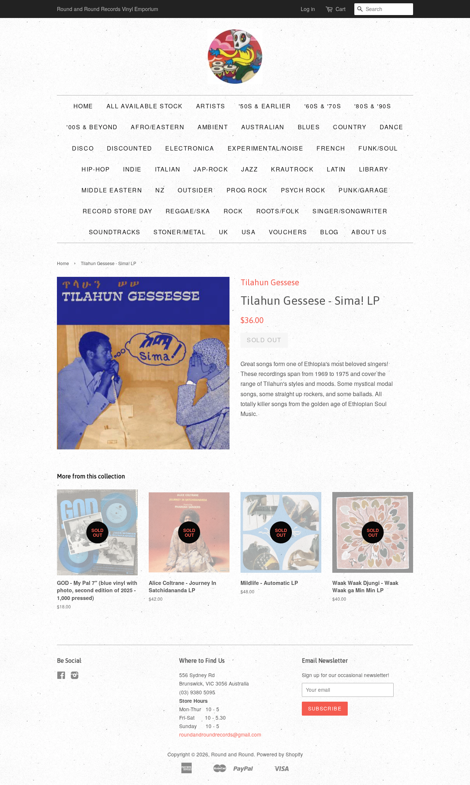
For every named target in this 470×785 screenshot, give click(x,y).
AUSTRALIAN (263, 127)
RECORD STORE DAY (118, 211)
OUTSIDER (195, 190)
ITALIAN (168, 169)
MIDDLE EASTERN (112, 190)
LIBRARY (373, 169)
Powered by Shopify (280, 754)
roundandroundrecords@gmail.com (220, 734)
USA (249, 232)
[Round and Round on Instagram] (74, 676)
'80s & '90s (372, 106)
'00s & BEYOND (92, 127)
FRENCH (331, 148)
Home (83, 106)
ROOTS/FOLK (278, 211)
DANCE (392, 127)
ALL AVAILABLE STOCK (144, 106)
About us (369, 232)
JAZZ (249, 169)
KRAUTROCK (292, 169)
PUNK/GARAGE (363, 190)
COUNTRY (349, 127)
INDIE (132, 169)
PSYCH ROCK (303, 190)
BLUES (309, 127)
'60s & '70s (322, 106)
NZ (159, 190)
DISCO (83, 148)
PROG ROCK (247, 190)
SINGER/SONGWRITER (349, 211)
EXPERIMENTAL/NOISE (266, 148)
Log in (308, 8)
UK (223, 232)
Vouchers (288, 232)
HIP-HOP (96, 169)
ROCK (233, 211)
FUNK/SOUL (378, 148)
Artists (210, 106)
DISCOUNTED (129, 148)
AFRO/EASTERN (157, 127)
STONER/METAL (179, 232)
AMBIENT (213, 127)
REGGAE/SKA (188, 211)
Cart (341, 8)
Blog (329, 232)
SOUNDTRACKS (115, 232)
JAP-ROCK (211, 169)
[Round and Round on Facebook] (61, 676)
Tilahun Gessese (270, 282)
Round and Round (232, 754)
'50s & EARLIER (265, 106)
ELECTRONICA (189, 148)
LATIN (336, 169)
